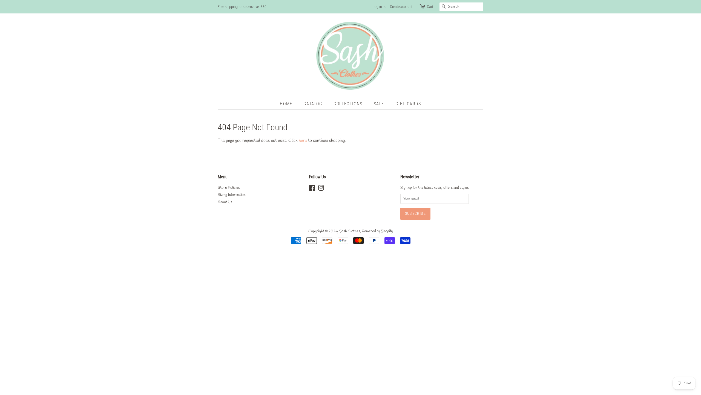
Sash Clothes (349, 231)
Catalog (312, 103)
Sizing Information (232, 194)
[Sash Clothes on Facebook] (312, 189)
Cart (430, 6)
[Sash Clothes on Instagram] (321, 189)
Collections (348, 103)
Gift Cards (408, 103)
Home (286, 103)
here (303, 140)
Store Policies (229, 187)
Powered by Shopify (377, 231)
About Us (225, 202)
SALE (379, 103)
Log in (377, 6)
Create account (401, 6)
